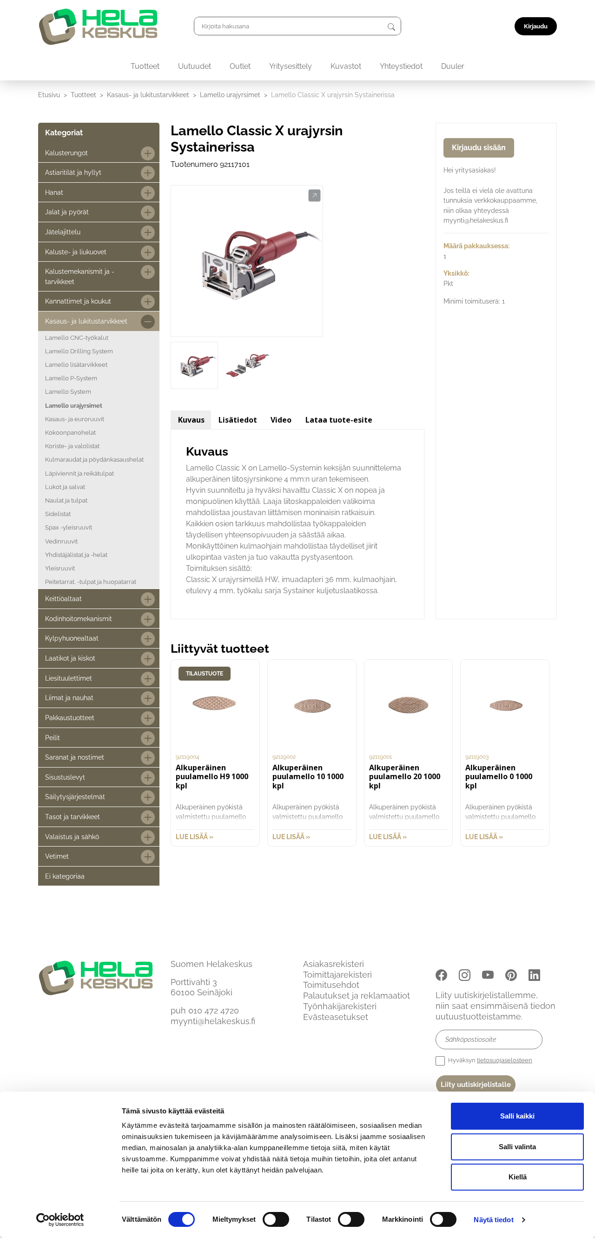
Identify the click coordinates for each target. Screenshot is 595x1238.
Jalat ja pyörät (67, 212)
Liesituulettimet (68, 678)
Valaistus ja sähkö (72, 837)
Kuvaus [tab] (191, 420)
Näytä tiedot (493, 1220)
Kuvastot (346, 66)
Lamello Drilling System (79, 351)
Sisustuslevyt (65, 777)
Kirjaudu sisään (479, 147)
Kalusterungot (66, 153)
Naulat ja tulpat (66, 500)
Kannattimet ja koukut (78, 301)
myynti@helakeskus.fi (213, 1021)
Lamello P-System (71, 378)
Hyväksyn (489, 1060)
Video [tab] (281, 420)
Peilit (52, 737)
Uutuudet (194, 66)
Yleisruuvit (60, 568)
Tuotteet (145, 66)
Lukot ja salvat (65, 486)
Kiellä (518, 1177)
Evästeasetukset (335, 1017)
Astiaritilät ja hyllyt (73, 172)
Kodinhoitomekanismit (78, 618)
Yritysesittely (290, 66)
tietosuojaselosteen (504, 1060)
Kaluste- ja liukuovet (75, 252)
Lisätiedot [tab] (237, 420)
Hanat (54, 192)
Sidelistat (58, 513)
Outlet (240, 66)
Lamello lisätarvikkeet (76, 364)
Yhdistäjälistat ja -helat (76, 554)
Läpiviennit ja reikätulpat (79, 473)
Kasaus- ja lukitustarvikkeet (148, 95)
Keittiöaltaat (63, 598)
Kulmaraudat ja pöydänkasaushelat (94, 459)
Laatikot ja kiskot (70, 658)
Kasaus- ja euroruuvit (74, 419)
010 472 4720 (213, 1010)
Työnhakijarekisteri (340, 1006)
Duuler (452, 66)
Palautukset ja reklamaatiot (356, 995)
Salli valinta (517, 1147)
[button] (314, 196)
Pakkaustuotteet (69, 718)
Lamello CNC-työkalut (76, 337)
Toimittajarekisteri (337, 975)
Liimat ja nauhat (69, 698)
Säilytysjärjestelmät (75, 797)
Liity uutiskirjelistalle (476, 1084)
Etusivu (49, 95)
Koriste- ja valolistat (72, 446)
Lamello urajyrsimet (230, 95)
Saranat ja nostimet (74, 757)
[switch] (276, 1219)
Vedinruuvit (61, 541)
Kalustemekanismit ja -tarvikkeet (79, 276)
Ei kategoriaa (65, 876)
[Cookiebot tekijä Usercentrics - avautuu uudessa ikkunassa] (60, 1220)
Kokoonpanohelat (70, 432)
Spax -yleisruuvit (68, 527)
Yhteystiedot (401, 66)
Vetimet (57, 856)
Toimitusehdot (331, 985)
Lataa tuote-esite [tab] (338, 420)
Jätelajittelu (62, 232)
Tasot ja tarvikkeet (72, 817)
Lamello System (68, 391)
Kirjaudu (536, 26)
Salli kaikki (517, 1116)
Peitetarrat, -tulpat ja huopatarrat (90, 581)
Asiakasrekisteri (333, 964)
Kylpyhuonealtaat (72, 638)
